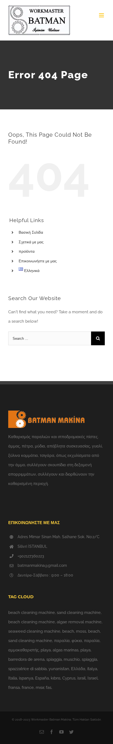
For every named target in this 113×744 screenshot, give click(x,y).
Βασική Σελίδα (31, 232)
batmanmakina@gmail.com (42, 565)
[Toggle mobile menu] (102, 15)
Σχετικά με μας (31, 242)
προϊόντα (27, 251)
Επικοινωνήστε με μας (38, 261)
